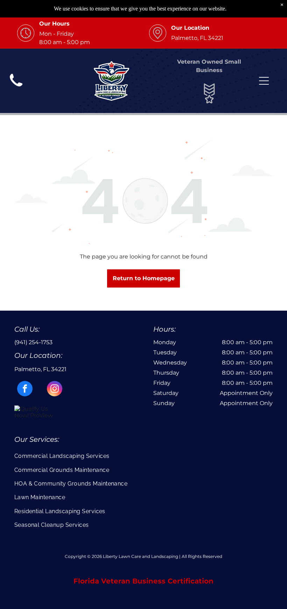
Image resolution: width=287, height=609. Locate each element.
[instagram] (54, 389)
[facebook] (25, 389)
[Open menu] (264, 81)
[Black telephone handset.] (16, 88)
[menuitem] (143, 456)
